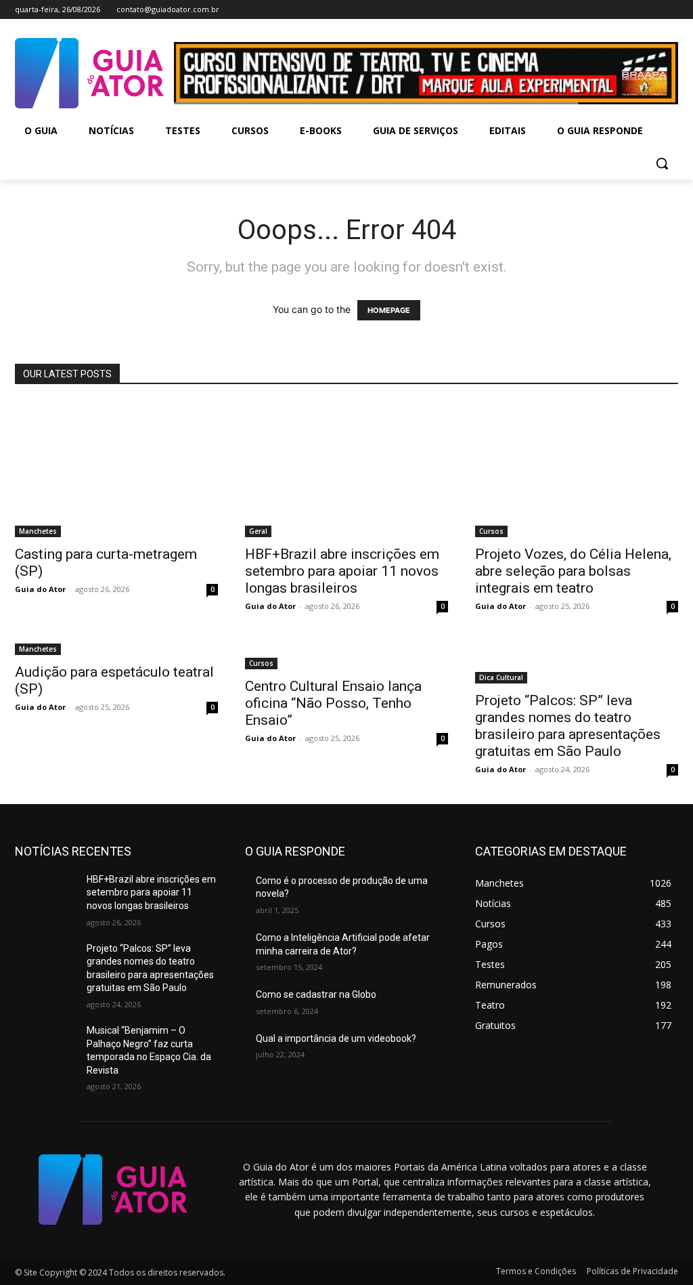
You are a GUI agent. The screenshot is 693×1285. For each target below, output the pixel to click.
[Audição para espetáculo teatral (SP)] (116, 648)
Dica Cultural (501, 677)
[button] (662, 163)
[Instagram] (633, 10)
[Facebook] (614, 10)
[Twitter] (651, 10)
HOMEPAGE (388, 310)
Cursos (491, 531)
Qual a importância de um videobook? (336, 1038)
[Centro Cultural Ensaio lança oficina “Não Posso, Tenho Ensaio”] (346, 655)
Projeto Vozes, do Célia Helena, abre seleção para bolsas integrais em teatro (573, 571)
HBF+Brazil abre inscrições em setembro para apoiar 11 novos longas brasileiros (342, 571)
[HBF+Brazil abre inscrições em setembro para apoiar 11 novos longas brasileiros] (346, 469)
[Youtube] (670, 10)
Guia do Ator (40, 589)
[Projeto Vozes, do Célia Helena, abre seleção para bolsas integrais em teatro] (576, 469)
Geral (258, 531)
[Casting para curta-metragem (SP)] (116, 469)
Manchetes (38, 531)
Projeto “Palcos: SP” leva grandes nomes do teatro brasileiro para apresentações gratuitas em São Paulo (568, 725)
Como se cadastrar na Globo (316, 994)
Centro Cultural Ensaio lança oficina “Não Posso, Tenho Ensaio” (333, 703)
